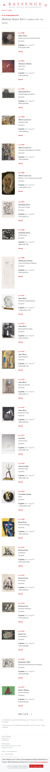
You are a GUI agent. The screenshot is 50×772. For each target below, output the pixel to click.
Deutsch (4, 10)
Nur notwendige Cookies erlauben (17, 767)
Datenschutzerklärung (41, 762)
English (10, 10)
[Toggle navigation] (45, 5)
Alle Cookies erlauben (36, 766)
